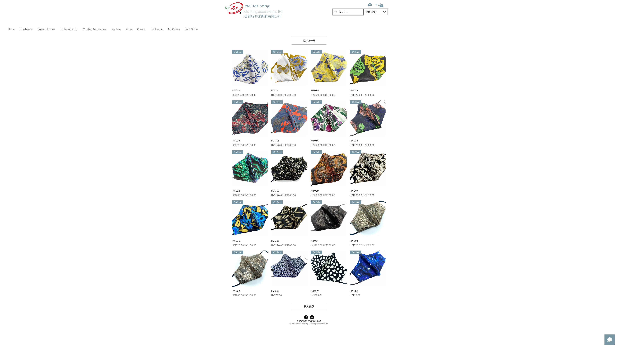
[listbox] (375, 12)
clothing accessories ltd (263, 12)
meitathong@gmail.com (309, 320)
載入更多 (309, 306)
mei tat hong (257, 5)
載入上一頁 (309, 40)
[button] (381, 5)
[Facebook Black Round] (306, 317)
